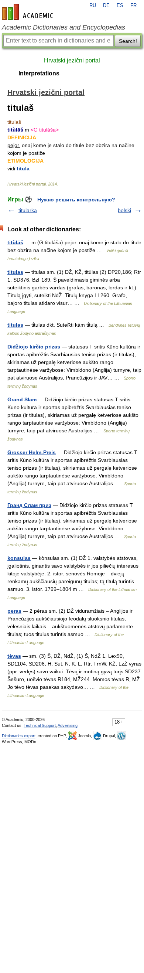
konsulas (19, 558)
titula (23, 168)
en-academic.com (28, 12)
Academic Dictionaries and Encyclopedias (63, 27)
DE (106, 5)
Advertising (68, 725)
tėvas (14, 656)
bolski (124, 210)
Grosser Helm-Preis (31, 452)
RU (92, 5)
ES (120, 5)
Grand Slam (22, 399)
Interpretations (38, 73)
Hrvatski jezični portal (72, 60)
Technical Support (40, 725)
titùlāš (15, 242)
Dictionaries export (18, 736)
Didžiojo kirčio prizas (33, 347)
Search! (128, 41)
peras (14, 611)
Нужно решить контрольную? (76, 200)
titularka (27, 210)
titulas (15, 272)
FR (133, 5)
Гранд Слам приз (29, 505)
